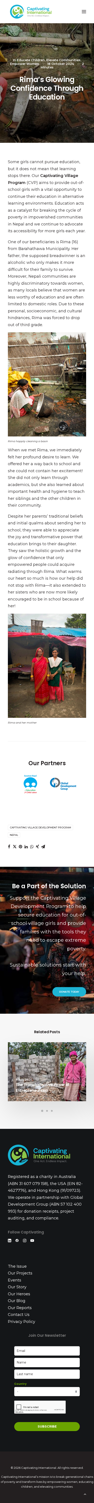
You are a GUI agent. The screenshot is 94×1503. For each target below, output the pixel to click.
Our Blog (16, 1300)
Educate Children (31, 60)
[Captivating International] (31, 11)
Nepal (14, 834)
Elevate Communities (63, 60)
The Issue (17, 1266)
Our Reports (20, 1307)
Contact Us (19, 1314)
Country (20, 1384)
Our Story (17, 1287)
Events (14, 1280)
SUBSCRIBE (47, 1426)
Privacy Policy (21, 1321)
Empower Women (24, 64)
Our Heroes (19, 1294)
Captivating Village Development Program (40, 827)
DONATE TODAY (69, 991)
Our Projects (20, 1273)
